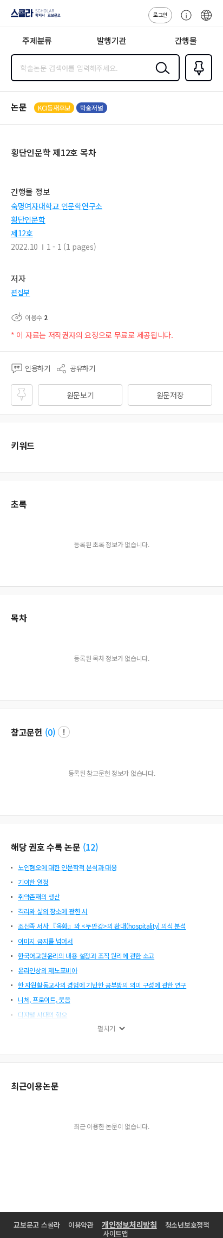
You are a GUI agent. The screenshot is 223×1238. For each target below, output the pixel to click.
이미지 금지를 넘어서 (45, 940)
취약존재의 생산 (39, 896)
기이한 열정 (33, 881)
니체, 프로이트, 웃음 (44, 999)
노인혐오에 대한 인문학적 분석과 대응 (67, 867)
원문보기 (80, 395)
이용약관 (81, 1225)
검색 (160, 76)
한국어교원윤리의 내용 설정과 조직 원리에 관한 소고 (86, 955)
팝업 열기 (64, 732)
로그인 (160, 14)
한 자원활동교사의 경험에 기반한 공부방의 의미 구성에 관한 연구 (102, 984)
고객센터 (183, 20)
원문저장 (170, 395)
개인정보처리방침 (129, 1224)
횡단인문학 (28, 219)
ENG (206, 20)
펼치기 (106, 1028)
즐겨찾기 (196, 80)
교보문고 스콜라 (37, 1225)
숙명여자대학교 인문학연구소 (56, 205)
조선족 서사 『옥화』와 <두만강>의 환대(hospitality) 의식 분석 (102, 925)
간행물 (186, 40)
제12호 (22, 233)
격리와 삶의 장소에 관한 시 (53, 911)
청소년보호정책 (187, 1225)
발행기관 (112, 40)
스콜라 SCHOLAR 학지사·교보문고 (33, 16)
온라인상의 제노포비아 (47, 970)
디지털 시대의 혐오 (42, 1014)
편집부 (20, 292)
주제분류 (37, 40)
